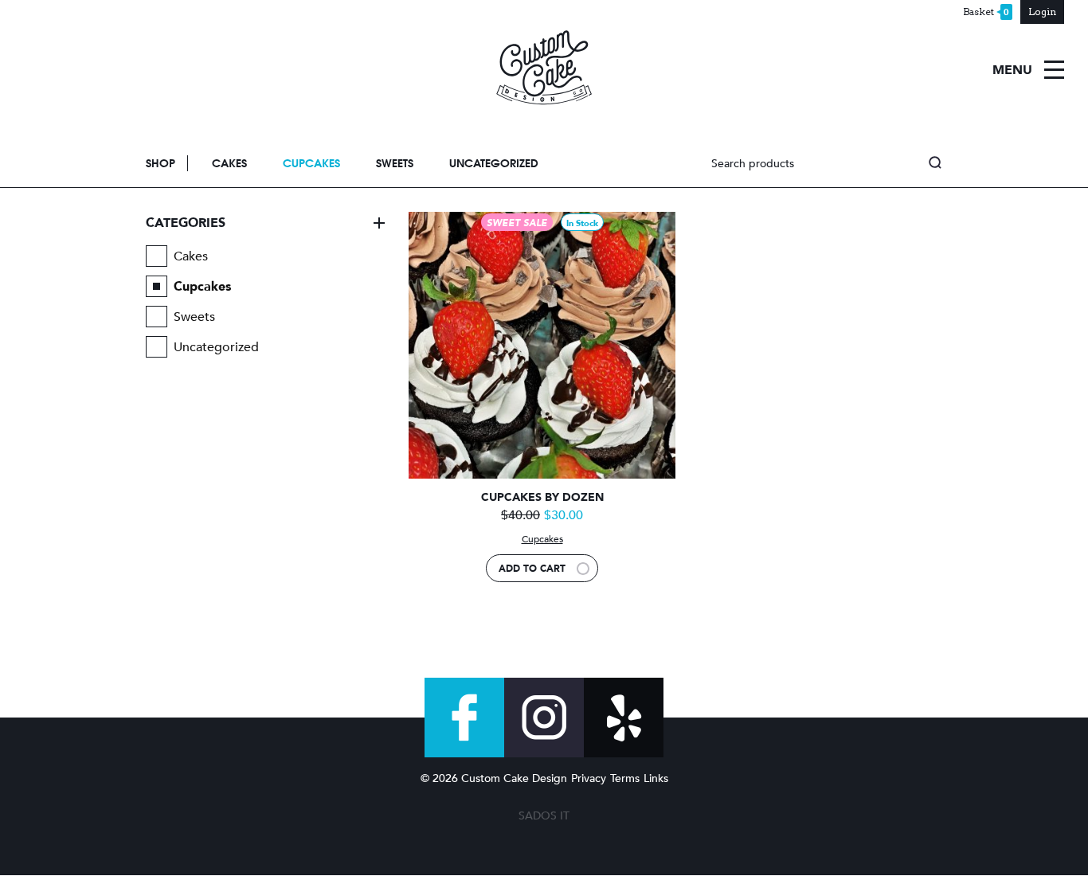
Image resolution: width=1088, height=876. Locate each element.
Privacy (588, 778)
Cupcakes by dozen (542, 497)
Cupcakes (311, 163)
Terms (625, 778)
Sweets (394, 163)
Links (656, 778)
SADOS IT (544, 815)
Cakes (229, 163)
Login (1042, 12)
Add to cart (532, 568)
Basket (986, 12)
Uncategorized (493, 163)
